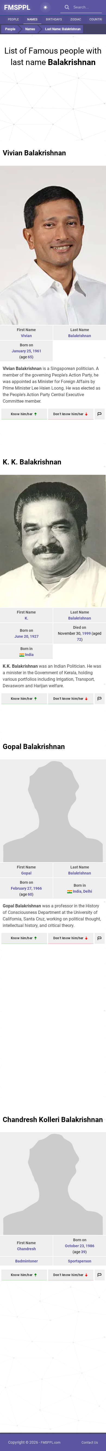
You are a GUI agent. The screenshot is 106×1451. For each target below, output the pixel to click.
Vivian (26, 336)
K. (26, 618)
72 (79, 639)
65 (30, 357)
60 (30, 894)
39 (83, 1252)
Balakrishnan (79, 336)
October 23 (74, 1246)
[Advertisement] (53, 106)
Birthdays (54, 19)
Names (32, 19)
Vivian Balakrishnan (34, 153)
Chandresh (26, 1249)
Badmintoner (26, 1261)
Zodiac (75, 19)
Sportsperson (79, 1261)
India (29, 654)
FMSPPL (17, 7)
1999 (86, 633)
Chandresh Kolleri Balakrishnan (53, 1120)
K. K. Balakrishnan (32, 462)
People (13, 19)
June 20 (21, 636)
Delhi (87, 891)
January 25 (21, 351)
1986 (90, 1246)
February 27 (21, 888)
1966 (37, 888)
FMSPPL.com (51, 1442)
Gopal (26, 873)
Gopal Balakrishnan (34, 747)
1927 (34, 636)
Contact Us (90, 1442)
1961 (37, 351)
